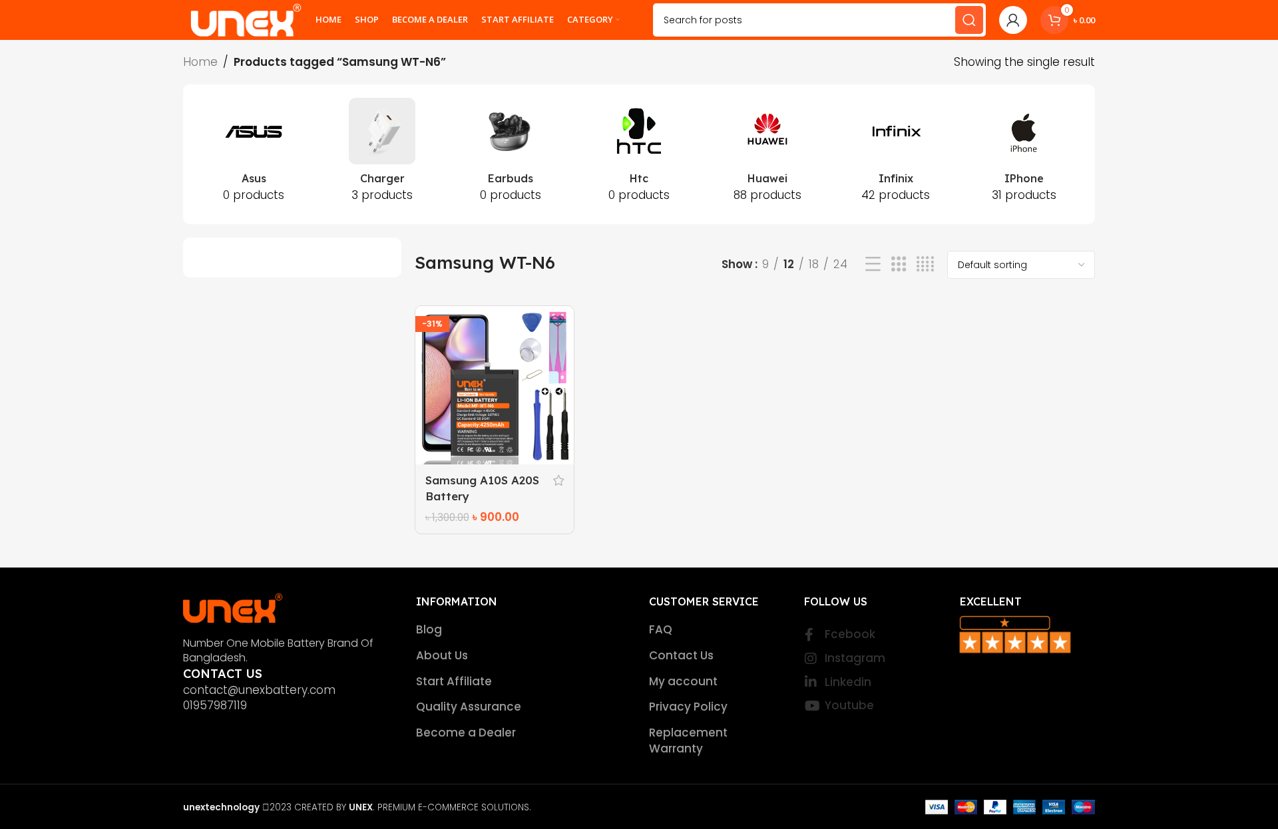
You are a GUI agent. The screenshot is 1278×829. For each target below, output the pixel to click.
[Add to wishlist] (557, 321)
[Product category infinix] (895, 154)
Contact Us (681, 655)
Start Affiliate (454, 681)
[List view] (873, 264)
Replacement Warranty (688, 740)
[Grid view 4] (925, 264)
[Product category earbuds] (510, 154)
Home (200, 62)
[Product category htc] (639, 154)
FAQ (660, 629)
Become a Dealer (466, 733)
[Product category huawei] (767, 154)
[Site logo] (246, 19)
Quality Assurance (468, 707)
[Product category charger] (382, 154)
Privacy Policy (688, 707)
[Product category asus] (254, 154)
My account (683, 681)
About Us (442, 655)
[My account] (1013, 20)
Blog (429, 629)
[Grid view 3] (899, 264)
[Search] (969, 20)
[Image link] (233, 607)
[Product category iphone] (1024, 154)
